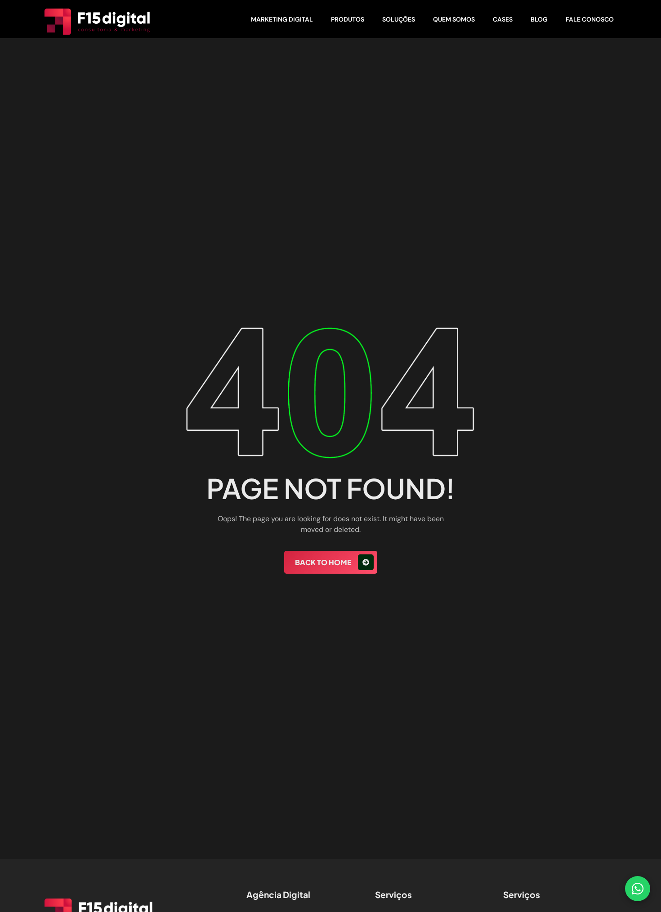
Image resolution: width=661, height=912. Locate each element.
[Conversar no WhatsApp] (637, 888)
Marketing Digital (282, 19)
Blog (539, 19)
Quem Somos (454, 19)
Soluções (398, 19)
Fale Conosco (590, 19)
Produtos (347, 19)
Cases (503, 19)
